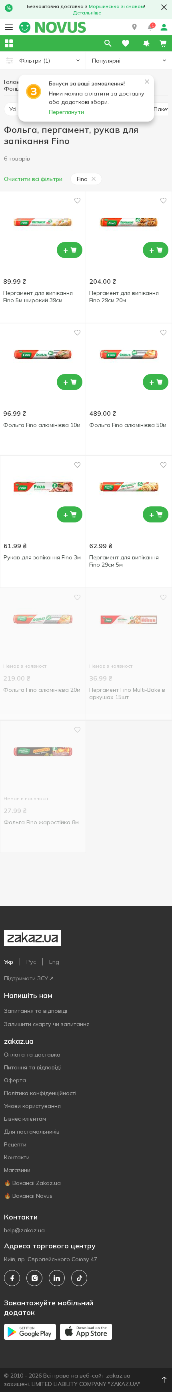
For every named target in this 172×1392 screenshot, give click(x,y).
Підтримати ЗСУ (26, 978)
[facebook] (12, 1278)
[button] (134, 27)
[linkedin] (57, 1278)
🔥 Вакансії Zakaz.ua (32, 1183)
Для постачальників (32, 1131)
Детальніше (87, 13)
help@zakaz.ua (24, 1230)
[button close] (164, 7)
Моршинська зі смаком (116, 6)
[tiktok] (79, 1278)
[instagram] (34, 1278)
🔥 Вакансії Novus (28, 1195)
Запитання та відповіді (35, 1010)
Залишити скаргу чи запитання (47, 1024)
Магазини (17, 1170)
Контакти (17, 1157)
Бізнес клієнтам (25, 1118)
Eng (54, 961)
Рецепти (15, 1144)
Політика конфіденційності (40, 1093)
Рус (31, 961)
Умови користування (32, 1106)
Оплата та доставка (32, 1054)
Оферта (15, 1080)
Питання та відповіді (32, 1067)
